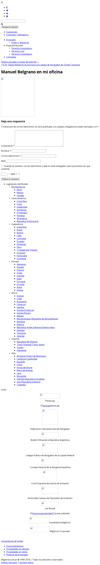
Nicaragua (22, 218)
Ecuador (21, 241)
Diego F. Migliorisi (20, 42)
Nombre (6, 150)
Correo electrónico (11, 155)
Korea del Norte (24, 367)
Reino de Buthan (25, 370)
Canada (20, 195)
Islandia (20, 275)
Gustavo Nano (26, 562)
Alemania (21, 264)
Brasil (19, 229)
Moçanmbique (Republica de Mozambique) (37, 318)
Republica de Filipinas (27, 341)
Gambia (20, 307)
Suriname (21, 258)
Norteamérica (18, 186)
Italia (19, 278)
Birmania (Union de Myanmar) (31, 356)
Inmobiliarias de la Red (12, 541)
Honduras (21, 209)
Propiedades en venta (16, 551)
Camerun (21, 304)
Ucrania (20, 284)
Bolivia (20, 232)
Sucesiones (11, 31)
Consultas (11, 57)
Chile (19, 235)
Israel (19, 272)
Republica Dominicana (27, 221)
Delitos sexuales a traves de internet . (19, 61)
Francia (20, 270)
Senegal (20, 330)
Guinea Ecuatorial (25, 310)
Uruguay (21, 252)
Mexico (20, 192)
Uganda (20, 336)
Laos (19, 373)
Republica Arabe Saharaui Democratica (36, 327)
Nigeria (20, 324)
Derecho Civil (17, 51)
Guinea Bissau (24, 313)
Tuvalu (20, 347)
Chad (19, 298)
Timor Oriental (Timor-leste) (30, 344)
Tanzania (21, 333)
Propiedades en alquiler (17, 549)
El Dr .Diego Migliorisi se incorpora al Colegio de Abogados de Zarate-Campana (41, 64)
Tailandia (21, 384)
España (20, 267)
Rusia (19, 287)
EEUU (19, 189)
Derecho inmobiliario (21, 54)
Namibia (21, 321)
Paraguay (21, 244)
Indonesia (21, 350)
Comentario (7, 145)
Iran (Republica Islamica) (28, 381)
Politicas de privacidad (17, 554)
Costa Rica (22, 201)
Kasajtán (21, 361)
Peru (19, 247)
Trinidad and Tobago (27, 250)
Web (3, 161)
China (19, 364)
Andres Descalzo (9, 562)
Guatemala (22, 207)
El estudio (11, 39)
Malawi (20, 315)
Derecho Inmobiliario (21, 48)
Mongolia (21, 376)
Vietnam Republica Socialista (30, 379)
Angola (20, 295)
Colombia (21, 238)
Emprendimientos (15, 546)
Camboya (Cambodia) (27, 359)
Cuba (19, 204)
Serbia (20, 290)
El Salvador (22, 212)
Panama (21, 215)
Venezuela (22, 255)
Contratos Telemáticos (17, 34)
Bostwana (21, 301)
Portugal (21, 281)
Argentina (21, 227)
